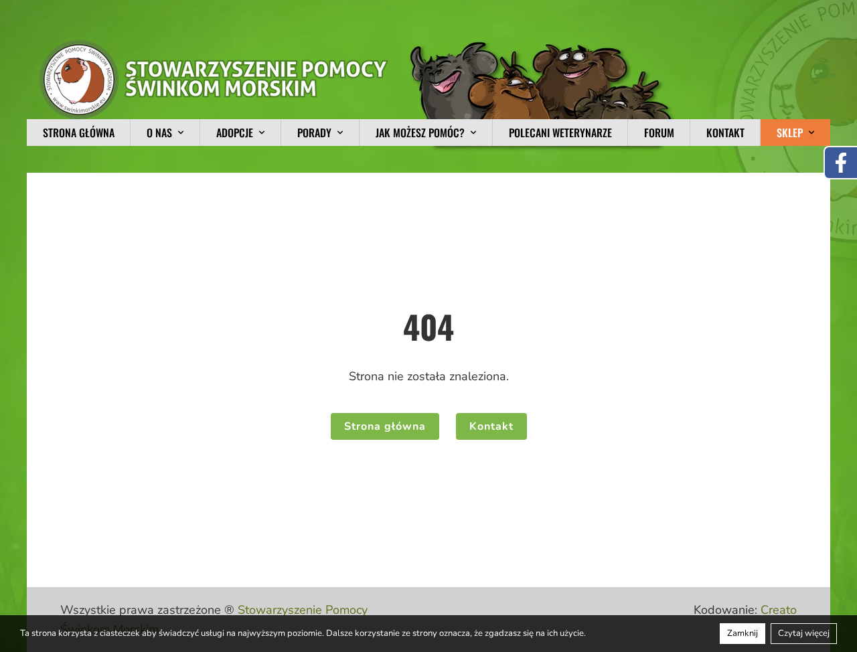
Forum (659, 133)
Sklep (790, 133)
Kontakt (725, 133)
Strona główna (78, 133)
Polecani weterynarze (560, 133)
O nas (159, 133)
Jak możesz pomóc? (420, 133)
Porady (314, 133)
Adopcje (234, 133)
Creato (779, 610)
